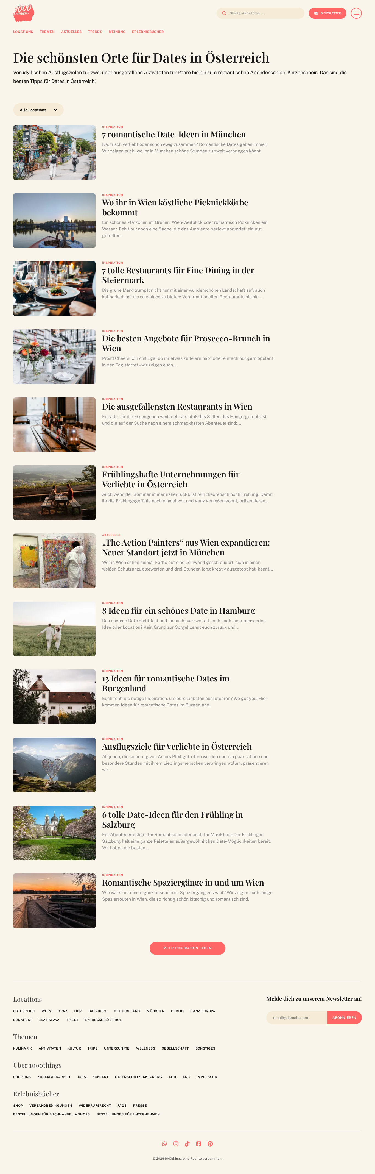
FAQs (122, 1106)
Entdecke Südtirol (103, 1020)
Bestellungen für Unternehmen (128, 1114)
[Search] (223, 13)
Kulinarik (22, 1048)
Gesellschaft (175, 1048)
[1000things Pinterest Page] (210, 1144)
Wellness (145, 1048)
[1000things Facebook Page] (199, 1144)
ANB (186, 1077)
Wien (46, 1011)
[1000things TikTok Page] (187, 1144)
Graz (62, 1011)
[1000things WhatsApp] (164, 1144)
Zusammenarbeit (54, 1077)
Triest (72, 1020)
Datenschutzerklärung (138, 1077)
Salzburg (98, 1011)
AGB (172, 1077)
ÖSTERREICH (24, 1011)
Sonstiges (205, 1048)
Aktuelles (111, 534)
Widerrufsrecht (95, 1106)
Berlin (177, 1011)
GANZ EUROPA (202, 1011)
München (155, 1011)
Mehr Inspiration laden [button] (191, 950)
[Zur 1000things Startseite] (23, 13)
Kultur (74, 1048)
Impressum (207, 1077)
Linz (78, 1011)
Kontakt (100, 1077)
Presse (140, 1106)
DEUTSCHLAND (127, 1011)
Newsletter (331, 13)
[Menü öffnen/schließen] (356, 13)
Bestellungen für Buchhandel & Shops (51, 1114)
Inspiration (112, 126)
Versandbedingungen (50, 1106)
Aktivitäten (50, 1048)
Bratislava (49, 1020)
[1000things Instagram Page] (176, 1144)
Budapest (22, 1020)
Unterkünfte (116, 1048)
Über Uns (22, 1077)
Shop (18, 1106)
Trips (93, 1048)
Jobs (81, 1077)
